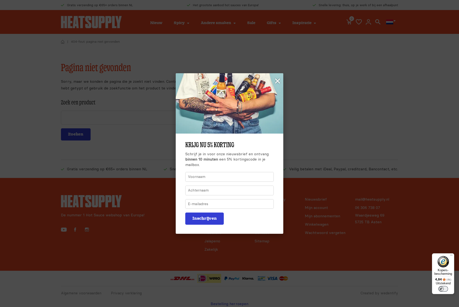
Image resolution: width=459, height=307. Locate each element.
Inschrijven (204, 218)
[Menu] (451, 256)
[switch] (443, 289)
